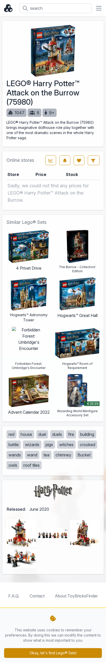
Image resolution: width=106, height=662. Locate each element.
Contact (37, 595)
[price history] (50, 160)
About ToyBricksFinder (76, 595)
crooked (87, 444)
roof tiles (31, 465)
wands (14, 454)
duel (42, 434)
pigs (49, 444)
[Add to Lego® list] (79, 160)
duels (57, 434)
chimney (63, 454)
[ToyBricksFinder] (9, 8)
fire (71, 434)
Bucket (84, 454)
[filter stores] (94, 160)
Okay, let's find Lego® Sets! (53, 653)
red (11, 434)
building (87, 434)
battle (13, 444)
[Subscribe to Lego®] (64, 160)
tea (46, 454)
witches (66, 444)
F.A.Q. (13, 595)
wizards (32, 444)
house (26, 434)
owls (12, 465)
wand (32, 454)
